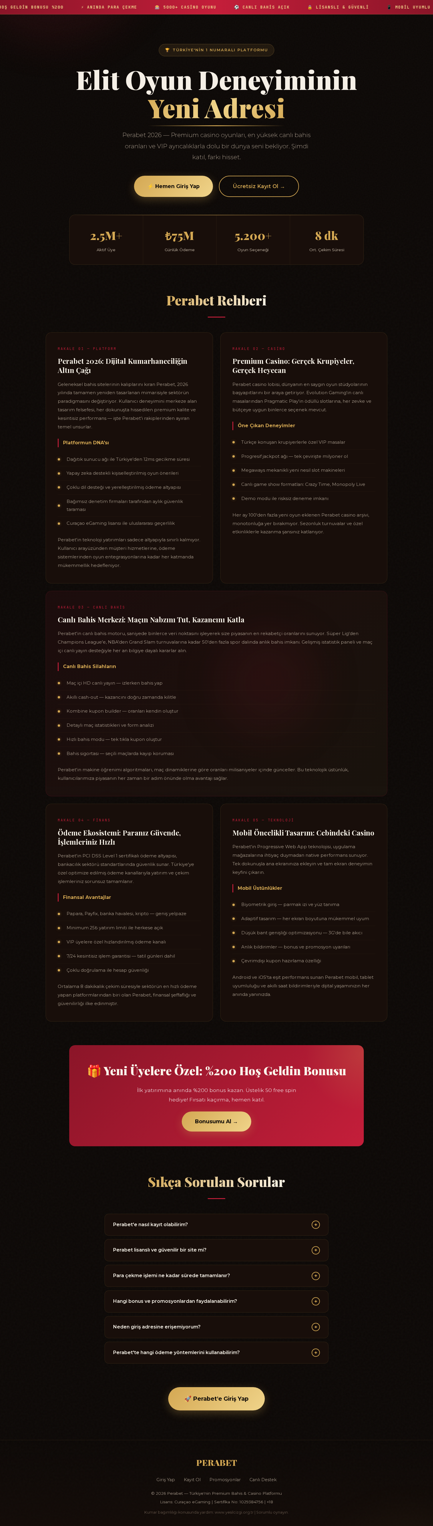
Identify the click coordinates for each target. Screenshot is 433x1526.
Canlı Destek (263, 1479)
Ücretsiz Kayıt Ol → (259, 186)
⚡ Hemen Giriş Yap (173, 186)
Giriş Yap (165, 1479)
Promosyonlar (225, 1479)
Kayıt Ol (192, 1479)
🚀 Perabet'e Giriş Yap (216, 1398)
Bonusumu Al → (216, 1121)
